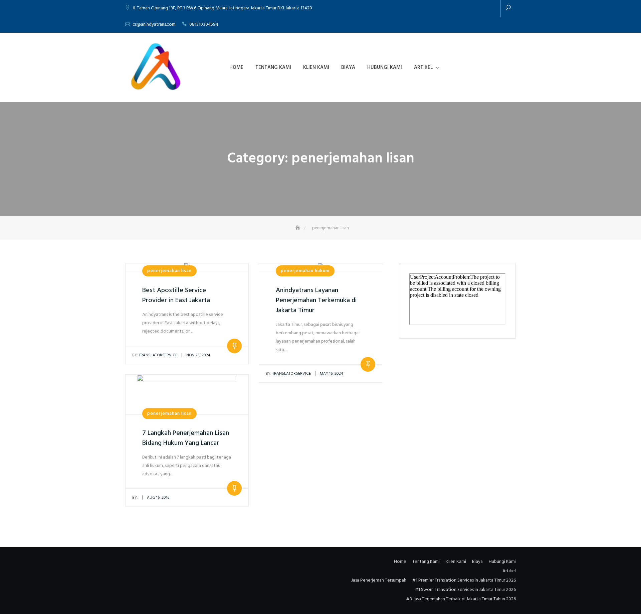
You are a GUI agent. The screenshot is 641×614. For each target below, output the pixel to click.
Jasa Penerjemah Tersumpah (378, 580)
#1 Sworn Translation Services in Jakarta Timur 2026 (465, 590)
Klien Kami (316, 68)
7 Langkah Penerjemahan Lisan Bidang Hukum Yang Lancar (185, 438)
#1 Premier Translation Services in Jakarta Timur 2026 (464, 580)
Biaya (348, 68)
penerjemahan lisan (169, 271)
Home (236, 68)
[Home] (298, 228)
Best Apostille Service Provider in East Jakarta (176, 295)
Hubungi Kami (384, 68)
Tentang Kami (273, 68)
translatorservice (154, 355)
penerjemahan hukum (305, 271)
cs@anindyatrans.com (154, 24)
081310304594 (203, 24)
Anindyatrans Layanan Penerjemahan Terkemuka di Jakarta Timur (316, 300)
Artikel (423, 68)
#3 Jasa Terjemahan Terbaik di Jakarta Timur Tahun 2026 (461, 599)
